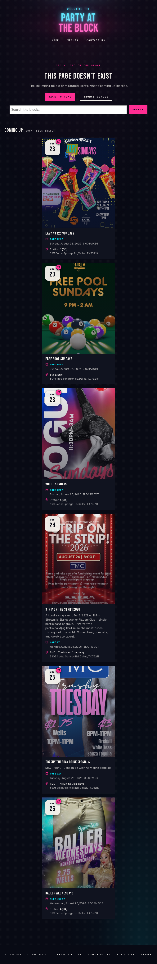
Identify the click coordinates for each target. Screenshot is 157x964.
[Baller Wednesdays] (78, 858)
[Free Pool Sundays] (78, 323)
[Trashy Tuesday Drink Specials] (78, 729)
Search (138, 109)
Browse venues (96, 96)
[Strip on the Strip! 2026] (78, 588)
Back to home (60, 96)
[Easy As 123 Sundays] (78, 198)
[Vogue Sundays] (78, 449)
